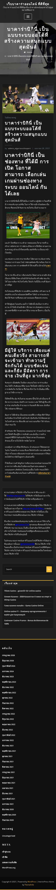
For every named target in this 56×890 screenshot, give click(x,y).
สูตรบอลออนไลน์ (22, 524)
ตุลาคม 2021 (7, 756)
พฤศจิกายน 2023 (9, 682)
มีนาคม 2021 (7, 793)
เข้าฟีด (4, 857)
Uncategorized (8, 835)
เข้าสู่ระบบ (6, 851)
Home (29, 52)
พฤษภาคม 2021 (8, 782)
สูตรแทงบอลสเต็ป (27, 544)
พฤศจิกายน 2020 (9, 814)
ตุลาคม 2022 (7, 697)
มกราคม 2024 (8, 671)
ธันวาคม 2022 (8, 687)
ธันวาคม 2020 (8, 809)
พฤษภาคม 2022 (8, 724)
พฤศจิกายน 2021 (9, 751)
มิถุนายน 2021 (8, 777)
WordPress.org (8, 867)
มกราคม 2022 (8, 740)
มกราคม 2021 (8, 804)
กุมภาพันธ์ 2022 (8, 735)
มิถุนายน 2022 (8, 719)
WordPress (32, 881)
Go (49, 569)
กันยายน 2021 (8, 761)
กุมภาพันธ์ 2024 (8, 666)
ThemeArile (29, 884)
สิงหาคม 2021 (7, 767)
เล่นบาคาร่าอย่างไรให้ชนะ (33, 508)
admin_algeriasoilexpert (18, 148)
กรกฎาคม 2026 (8, 655)
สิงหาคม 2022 (7, 708)
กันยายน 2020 (8, 820)
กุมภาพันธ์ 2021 (8, 798)
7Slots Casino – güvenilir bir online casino (22, 590)
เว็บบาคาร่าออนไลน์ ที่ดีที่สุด (28, 4)
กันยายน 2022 (8, 703)
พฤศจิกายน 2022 (9, 692)
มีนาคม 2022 (7, 729)
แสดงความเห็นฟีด (9, 862)
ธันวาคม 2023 (8, 676)
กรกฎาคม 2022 (8, 713)
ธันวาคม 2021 (8, 745)
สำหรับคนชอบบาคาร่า (16, 495)
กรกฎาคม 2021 (8, 772)
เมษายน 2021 (7, 788)
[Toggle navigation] (28, 17)
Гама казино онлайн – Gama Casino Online (24, 605)
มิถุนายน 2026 (8, 660)
